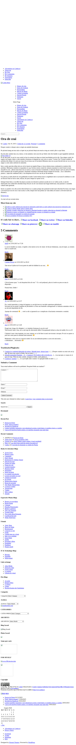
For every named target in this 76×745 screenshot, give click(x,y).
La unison (8, 571)
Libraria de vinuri (10, 573)
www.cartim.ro (14, 688)
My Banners (8, 76)
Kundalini (8, 543)
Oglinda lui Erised (10, 477)
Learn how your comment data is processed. (39, 399)
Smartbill (7, 556)
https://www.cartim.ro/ (39, 690)
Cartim (5, 144)
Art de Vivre (9, 452)
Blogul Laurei (9, 454)
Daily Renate (9, 458)
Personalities (21, 89)
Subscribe (8, 79)
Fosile (7, 532)
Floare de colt (9, 465)
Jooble (7, 539)
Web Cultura (9, 492)
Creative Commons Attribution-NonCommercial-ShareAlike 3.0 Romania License (53, 687)
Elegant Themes (14, 742)
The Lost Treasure (10, 510)
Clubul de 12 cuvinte (23, 144)
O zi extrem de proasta (27, 214)
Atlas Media (8, 566)
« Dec (3, 725)
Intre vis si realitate (10, 536)
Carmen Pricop (9, 262)
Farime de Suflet (10, 463)
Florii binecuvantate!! (12, 424)
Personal (33, 144)
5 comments (41, 144)
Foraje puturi (9, 569)
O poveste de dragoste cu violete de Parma (24, 445)
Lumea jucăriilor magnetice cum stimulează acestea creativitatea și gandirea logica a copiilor (33, 428)
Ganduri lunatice (10, 467)
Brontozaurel (9, 529)
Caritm (20, 687)
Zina (6, 279)
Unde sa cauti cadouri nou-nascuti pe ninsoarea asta (54, 207)
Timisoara (20, 97)
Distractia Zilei (9, 568)
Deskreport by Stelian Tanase (14, 460)
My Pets (7, 72)
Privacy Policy (9, 730)
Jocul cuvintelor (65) (25, 216)
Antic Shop (8, 525)
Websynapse (9, 558)
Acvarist (7, 581)
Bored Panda (9, 503)
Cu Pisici (7, 584)
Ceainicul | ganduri (11, 359)
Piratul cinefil (9, 547)
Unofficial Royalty (10, 516)
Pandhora (8, 545)
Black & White (9, 527)
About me (8, 70)
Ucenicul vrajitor (10, 486)
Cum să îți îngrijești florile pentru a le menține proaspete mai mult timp (26, 430)
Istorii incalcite (9, 472)
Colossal (7, 505)
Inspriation (8, 470)
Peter (6, 443)
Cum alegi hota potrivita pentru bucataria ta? (24, 443)
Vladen (7, 490)
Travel (19, 98)
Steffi (6, 243)
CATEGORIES (6, 613)
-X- (6, 301)
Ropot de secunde (10, 483)
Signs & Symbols (22, 88)
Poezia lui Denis (10, 423)
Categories (4, 596)
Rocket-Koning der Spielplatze (14, 588)
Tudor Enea (8, 439)
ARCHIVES (5, 621)
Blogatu (7, 554)
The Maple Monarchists (12, 485)
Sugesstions (8, 77)
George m (8, 441)
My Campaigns (9, 74)
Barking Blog (9, 583)
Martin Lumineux (10, 509)
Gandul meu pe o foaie (12, 534)
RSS (7, 693)
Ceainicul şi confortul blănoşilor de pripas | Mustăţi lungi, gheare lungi (26, 351)
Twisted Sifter (9, 512)
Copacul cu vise (10, 531)
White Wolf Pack (10, 517)
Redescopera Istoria (11, 481)
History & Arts (21, 86)
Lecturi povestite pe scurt (12, 476)
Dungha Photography (11, 507)
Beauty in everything (11, 501)
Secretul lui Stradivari (11, 426)
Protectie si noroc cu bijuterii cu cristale (43, 212)
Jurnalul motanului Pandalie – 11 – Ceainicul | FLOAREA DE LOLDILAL (28, 355)
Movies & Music (22, 91)
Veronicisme (8, 488)
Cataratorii (8, 456)
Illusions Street (9, 469)
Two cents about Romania (13, 514)
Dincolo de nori (10, 461)
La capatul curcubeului (12, 474)
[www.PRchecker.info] (8, 661)
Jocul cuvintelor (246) (21, 439)
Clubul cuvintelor (22, 93)
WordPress (31, 742)
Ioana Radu (8, 538)
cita (6, 325)
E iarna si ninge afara (26, 208)
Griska (7, 586)
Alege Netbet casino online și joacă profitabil (27, 441)
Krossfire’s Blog (10, 541)
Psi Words (8, 479)
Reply (7, 252)
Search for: (4, 407)
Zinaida (7, 494)
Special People (21, 95)
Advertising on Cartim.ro (12, 68)
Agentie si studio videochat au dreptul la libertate (52, 210)
